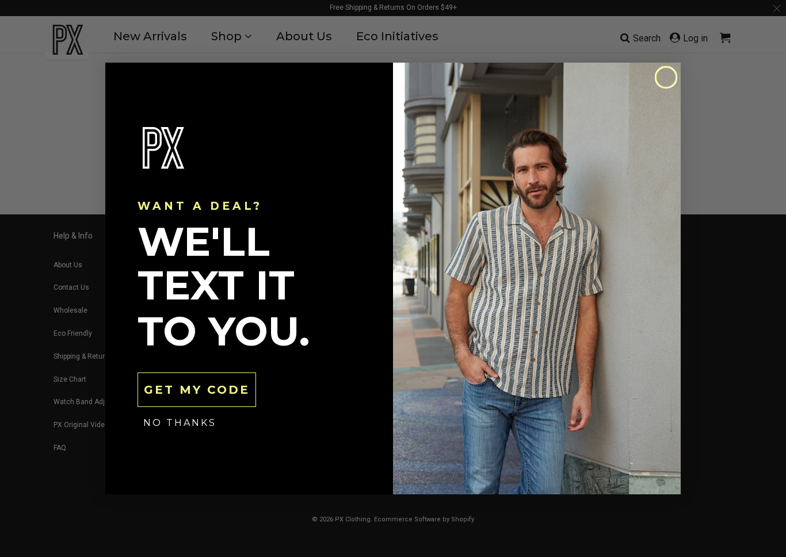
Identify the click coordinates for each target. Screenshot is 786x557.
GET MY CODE (197, 390)
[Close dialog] (666, 77)
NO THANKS (179, 422)
